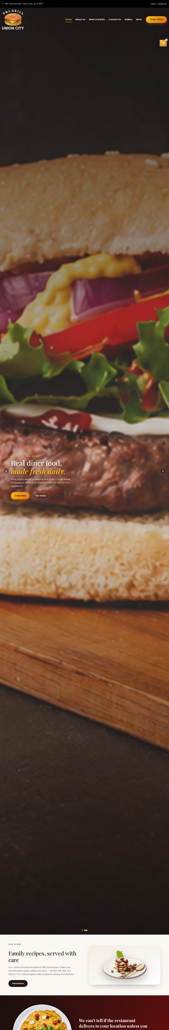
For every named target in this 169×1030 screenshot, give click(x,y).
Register (162, 3)
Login (153, 3)
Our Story (41, 495)
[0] (163, 43)
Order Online (156, 19)
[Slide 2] (85, 930)
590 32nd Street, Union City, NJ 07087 (24, 3)
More (139, 19)
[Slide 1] (82, 930)
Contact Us (115, 19)
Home (68, 19)
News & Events (97, 19)
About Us (80, 19)
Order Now (20, 495)
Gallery (128, 19)
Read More (18, 983)
